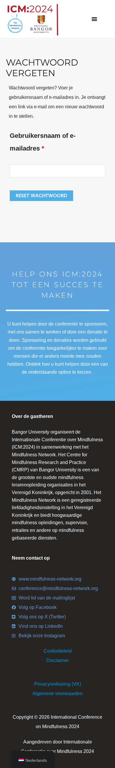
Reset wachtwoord (41, 195)
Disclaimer (57, 660)
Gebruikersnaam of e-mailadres (42, 140)
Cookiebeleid (58, 650)
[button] (94, 18)
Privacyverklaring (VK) (57, 684)
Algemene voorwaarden (57, 693)
